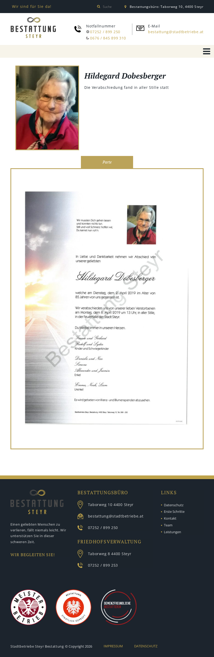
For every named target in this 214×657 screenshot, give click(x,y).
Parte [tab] (107, 162)
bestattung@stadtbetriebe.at (176, 31)
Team (168, 525)
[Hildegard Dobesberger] (47, 109)
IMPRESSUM (113, 646)
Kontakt (170, 518)
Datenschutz (173, 505)
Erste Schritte (174, 511)
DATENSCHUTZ (145, 646)
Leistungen (172, 532)
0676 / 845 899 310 (108, 38)
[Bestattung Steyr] (33, 27)
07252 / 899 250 (105, 31)
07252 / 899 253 (103, 565)
